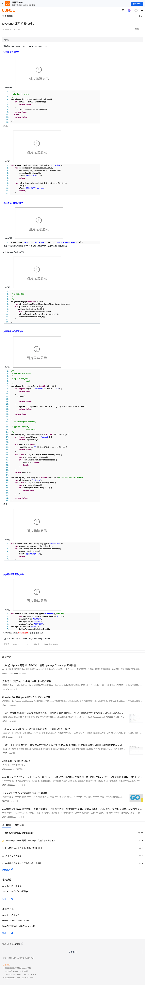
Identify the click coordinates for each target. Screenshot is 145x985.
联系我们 (72, 951)
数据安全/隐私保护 (51, 644)
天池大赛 (20, 958)
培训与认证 (29, 958)
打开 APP (136, 3)
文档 (4, 958)
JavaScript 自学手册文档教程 (15, 891)
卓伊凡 (4, 721)
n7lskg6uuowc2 (8, 769)
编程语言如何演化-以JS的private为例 (18, 925)
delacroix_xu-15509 (10, 673)
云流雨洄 (5, 689)
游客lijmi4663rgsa (9, 785)
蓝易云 (4, 705)
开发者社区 (12, 958)
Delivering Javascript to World (15, 920)
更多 (4, 898)
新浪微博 (16, 943)
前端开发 (36, 644)
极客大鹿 (5, 801)
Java (26, 644)
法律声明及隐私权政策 (11, 968)
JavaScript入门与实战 (12, 886)
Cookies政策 (26, 968)
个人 (140, 16)
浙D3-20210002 (28, 977)
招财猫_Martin (7, 737)
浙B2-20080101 (30, 974)
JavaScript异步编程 (11, 915)
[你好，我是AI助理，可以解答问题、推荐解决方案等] (129, 10)
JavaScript (16, 644)
